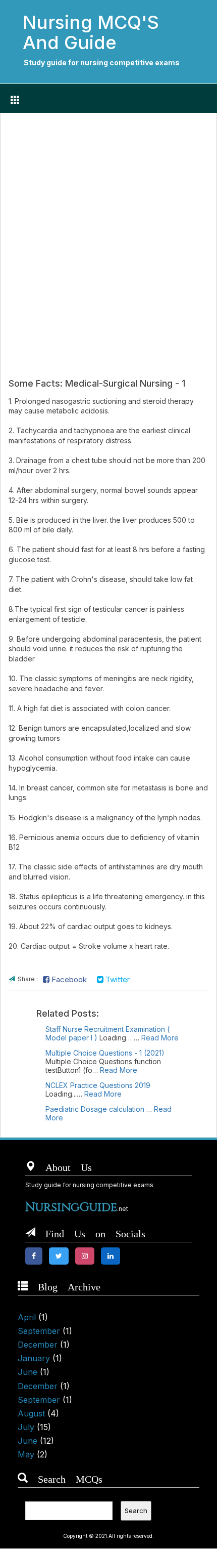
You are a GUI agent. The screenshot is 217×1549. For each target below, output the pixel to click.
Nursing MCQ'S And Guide (91, 32)
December (38, 1344)
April (27, 1317)
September (39, 1331)
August (31, 1413)
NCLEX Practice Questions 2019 (97, 1085)
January (34, 1358)
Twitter (116, 979)
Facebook (68, 979)
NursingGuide (71, 1207)
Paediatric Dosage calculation (94, 1109)
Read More (160, 1037)
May (26, 1454)
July (26, 1427)
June (27, 1372)
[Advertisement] (108, 234)
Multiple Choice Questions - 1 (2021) (105, 1053)
